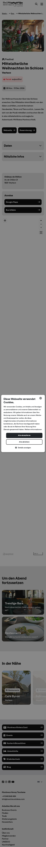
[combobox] (40, 398)
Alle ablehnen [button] (24, 442)
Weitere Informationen (33, 429)
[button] (23, 448)
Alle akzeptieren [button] (24, 435)
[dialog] (23, 423)
